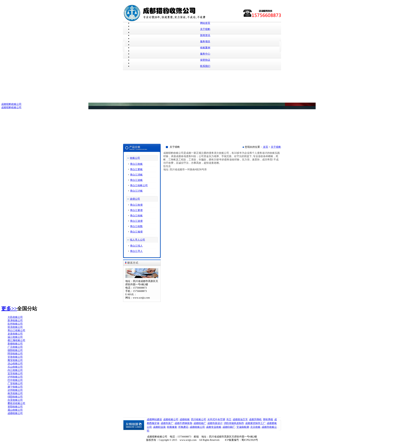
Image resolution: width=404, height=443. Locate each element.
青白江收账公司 (16, 330)
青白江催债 (136, 231)
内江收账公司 (15, 370)
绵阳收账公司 (15, 396)
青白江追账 (136, 180)
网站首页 (205, 23)
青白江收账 (136, 164)
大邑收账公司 (15, 317)
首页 (265, 147)
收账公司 (135, 158)
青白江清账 (136, 174)
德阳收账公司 (15, 350)
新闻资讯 (205, 35)
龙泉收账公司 (15, 333)
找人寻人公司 (137, 239)
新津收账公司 (15, 320)
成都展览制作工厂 (255, 423)
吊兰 (228, 419)
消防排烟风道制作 (234, 423)
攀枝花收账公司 (16, 403)
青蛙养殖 (268, 419)
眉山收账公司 (15, 410)
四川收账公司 (198, 419)
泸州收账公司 (15, 376)
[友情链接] (135, 429)
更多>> (9, 308)
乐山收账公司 (15, 366)
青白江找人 (136, 245)
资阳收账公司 (15, 406)
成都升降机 (255, 419)
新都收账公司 (15, 343)
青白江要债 (136, 210)
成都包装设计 (215, 423)
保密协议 (205, 60)
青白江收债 (136, 205)
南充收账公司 (15, 393)
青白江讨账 (136, 190)
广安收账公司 (15, 383)
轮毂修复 (172, 427)
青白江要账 (136, 169)
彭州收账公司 (15, 323)
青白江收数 (136, 226)
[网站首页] (174, 20)
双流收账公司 (15, 327)
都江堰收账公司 (16, 340)
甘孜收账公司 (15, 357)
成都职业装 (159, 427)
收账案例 (205, 47)
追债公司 (135, 199)
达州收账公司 (15, 390)
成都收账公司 (15, 413)
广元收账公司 (15, 347)
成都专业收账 (213, 427)
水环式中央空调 (216, 419)
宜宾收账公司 (15, 373)
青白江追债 (136, 221)
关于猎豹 (205, 29)
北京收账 (255, 427)
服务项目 (205, 41)
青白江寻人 (136, 251)
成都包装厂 (167, 423)
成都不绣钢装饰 (183, 423)
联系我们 (205, 66)
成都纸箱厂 (199, 423)
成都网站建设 (154, 419)
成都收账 (185, 419)
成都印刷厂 (229, 427)
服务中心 (205, 53)
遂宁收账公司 (15, 386)
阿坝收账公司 (15, 353)
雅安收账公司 (15, 360)
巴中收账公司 (15, 380)
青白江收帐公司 (139, 185)
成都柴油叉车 (240, 419)
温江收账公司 (15, 337)
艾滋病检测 (242, 427)
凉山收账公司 (15, 363)
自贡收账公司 (15, 400)
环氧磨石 (183, 427)
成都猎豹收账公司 (11, 104)
